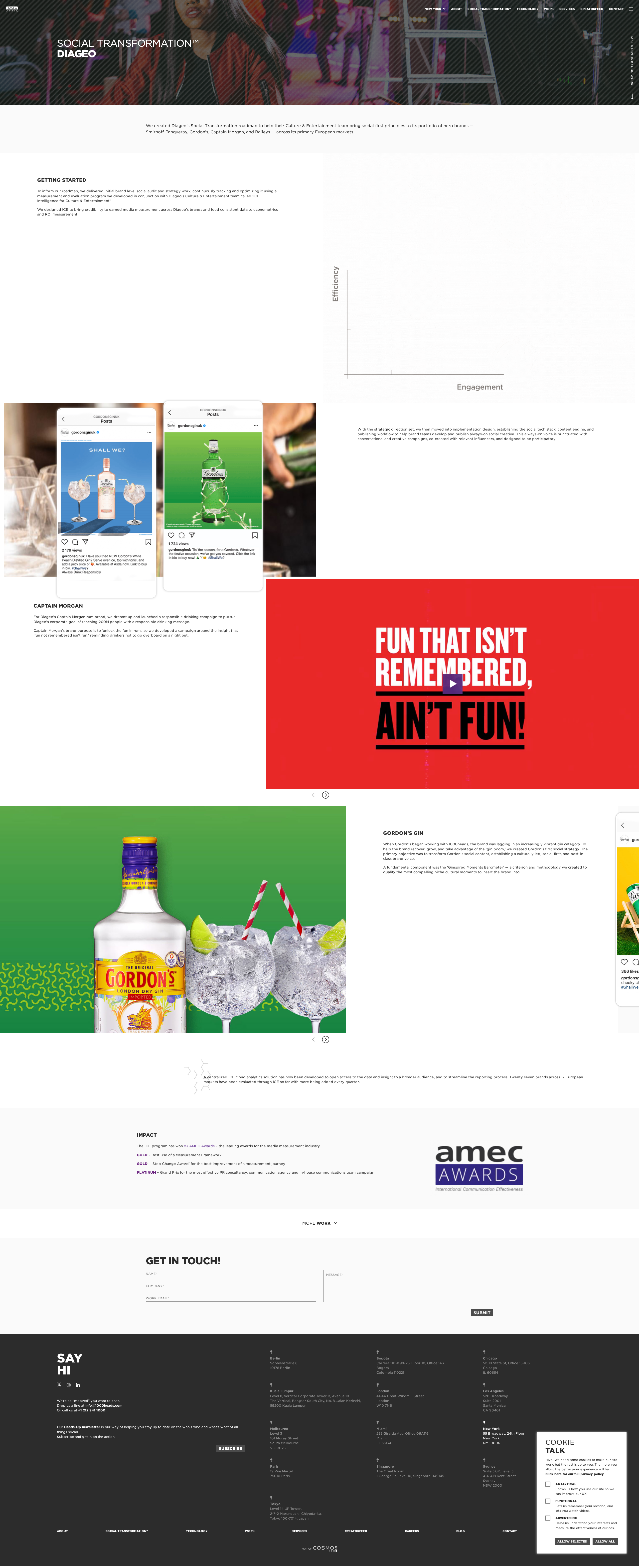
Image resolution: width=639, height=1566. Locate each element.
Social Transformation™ (489, 9)
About (456, 9)
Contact (616, 9)
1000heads (12, 9)
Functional (566, 1501)
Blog (460, 1531)
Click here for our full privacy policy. (575, 1474)
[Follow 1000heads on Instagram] (69, 1385)
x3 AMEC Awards (199, 1146)
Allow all (605, 1541)
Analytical (565, 1484)
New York (433, 9)
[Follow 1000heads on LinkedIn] (78, 1385)
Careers (412, 1531)
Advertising (566, 1518)
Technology (527, 9)
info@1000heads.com (104, 1405)
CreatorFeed (591, 9)
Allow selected (572, 1541)
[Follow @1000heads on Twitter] (59, 1385)
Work (549, 9)
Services (567, 9)
